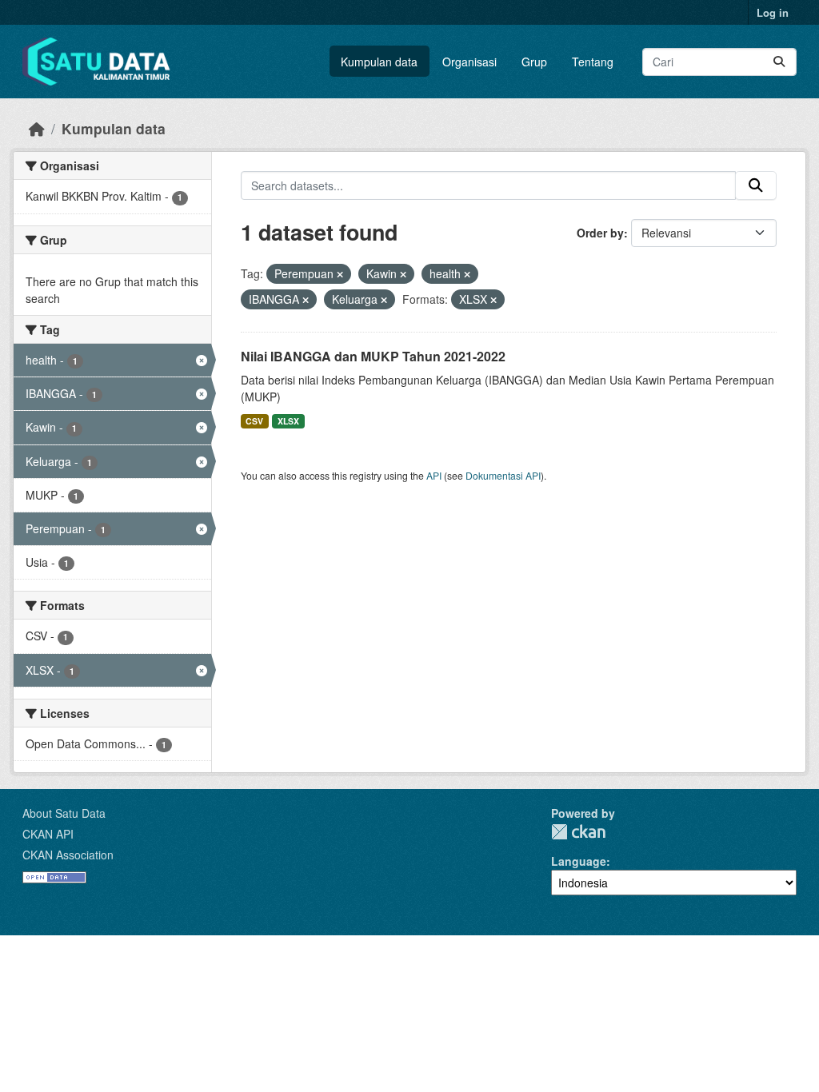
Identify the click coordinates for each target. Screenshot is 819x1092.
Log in (773, 12)
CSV (254, 421)
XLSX (288, 421)
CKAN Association (68, 855)
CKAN (578, 831)
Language (578, 861)
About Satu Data (64, 813)
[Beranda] (37, 128)
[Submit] (779, 62)
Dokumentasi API (503, 475)
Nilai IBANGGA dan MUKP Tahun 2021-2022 (373, 356)
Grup (534, 62)
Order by (600, 233)
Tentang (592, 62)
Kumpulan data (379, 62)
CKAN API (48, 834)
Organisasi (469, 62)
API (433, 475)
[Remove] (340, 274)
